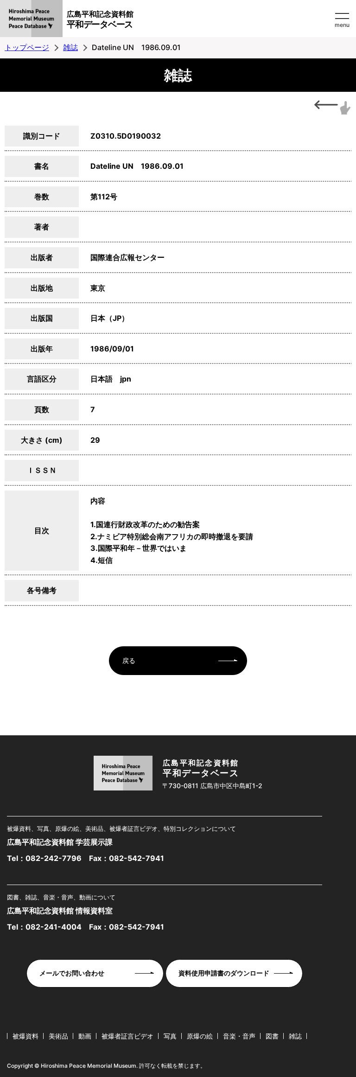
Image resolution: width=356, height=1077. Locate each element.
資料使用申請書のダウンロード (223, 973)
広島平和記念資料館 (100, 19)
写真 (170, 1036)
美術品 (58, 1036)
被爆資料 (25, 1036)
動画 (84, 1036)
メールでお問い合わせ (71, 973)
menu (342, 24)
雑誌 (70, 47)
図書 (272, 1036)
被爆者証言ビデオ (127, 1036)
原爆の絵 (200, 1036)
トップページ (27, 47)
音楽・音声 (239, 1036)
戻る (128, 660)
